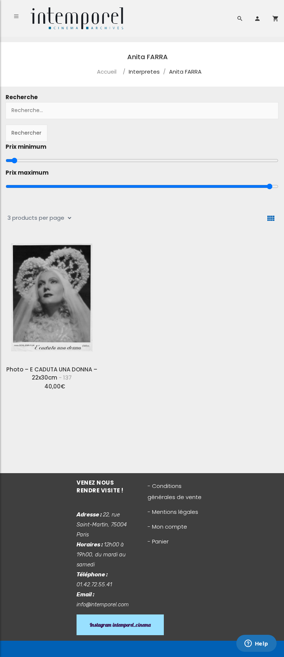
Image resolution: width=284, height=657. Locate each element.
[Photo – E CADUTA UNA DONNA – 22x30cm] (52, 299)
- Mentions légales (173, 512)
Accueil (106, 71)
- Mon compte (167, 526)
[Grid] (271, 218)
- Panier (158, 541)
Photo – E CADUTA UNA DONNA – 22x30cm (51, 373)
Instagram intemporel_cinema (120, 624)
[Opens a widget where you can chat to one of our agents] (256, 644)
